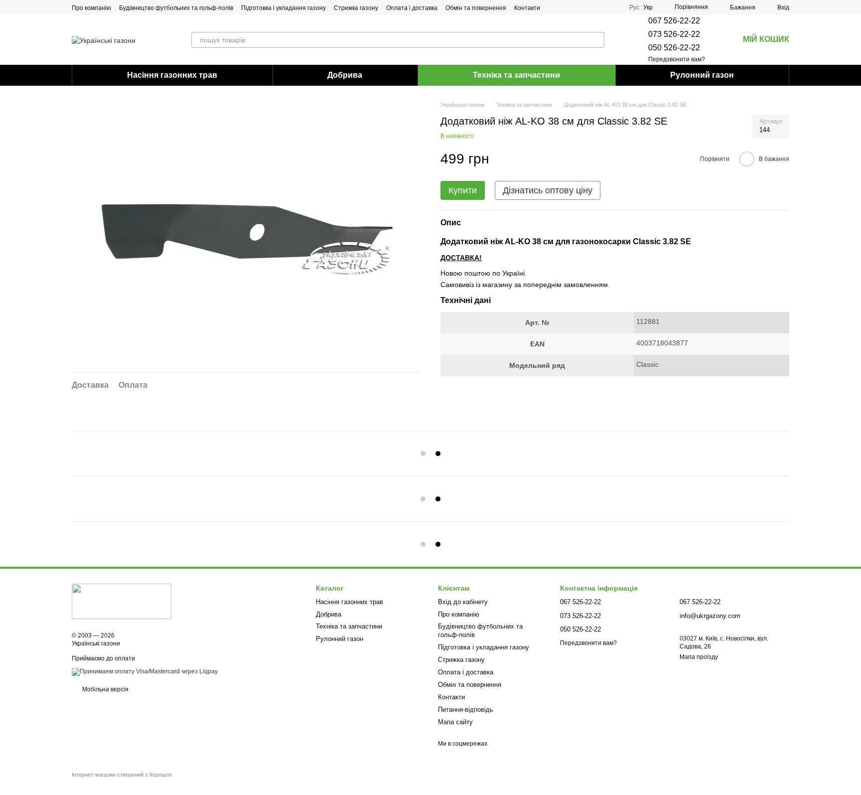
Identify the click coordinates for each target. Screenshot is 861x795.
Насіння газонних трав (172, 75)
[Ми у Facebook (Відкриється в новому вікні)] (577, 7)
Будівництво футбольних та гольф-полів (176, 7)
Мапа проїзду (699, 656)
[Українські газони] (121, 601)
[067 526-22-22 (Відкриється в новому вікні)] (601, 7)
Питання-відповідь (465, 709)
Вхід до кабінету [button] (463, 602)
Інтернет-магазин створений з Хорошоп (122, 775)
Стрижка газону (356, 7)
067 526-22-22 (674, 20)
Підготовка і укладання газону (283, 7)
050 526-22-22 (674, 47)
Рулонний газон (702, 75)
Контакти (527, 7)
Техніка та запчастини (516, 75)
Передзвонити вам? (676, 59)
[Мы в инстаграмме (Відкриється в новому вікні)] (589, 7)
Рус (634, 7)
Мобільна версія (105, 689)
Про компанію (91, 7)
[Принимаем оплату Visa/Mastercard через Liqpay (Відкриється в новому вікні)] (145, 671)
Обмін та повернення (475, 7)
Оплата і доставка (411, 7)
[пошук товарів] (596, 40)
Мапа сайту (455, 722)
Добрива (344, 75)
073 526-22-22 (674, 34)
